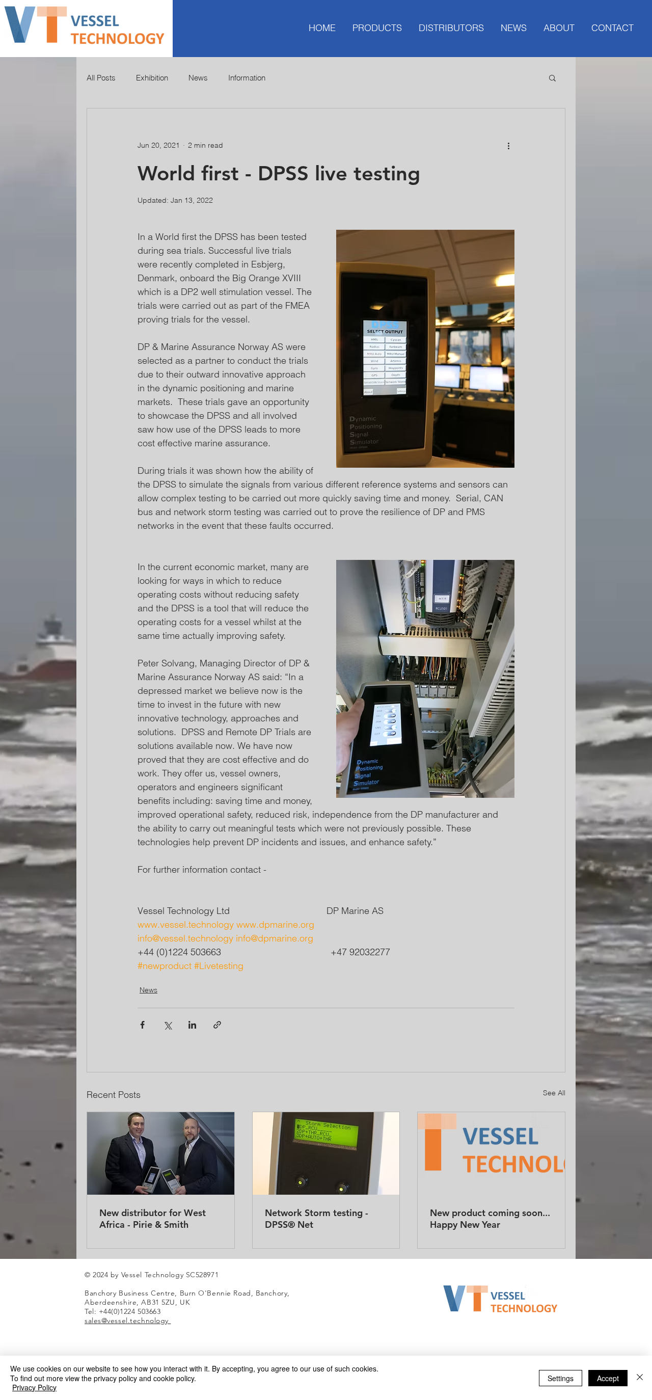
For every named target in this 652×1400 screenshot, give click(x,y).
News (198, 78)
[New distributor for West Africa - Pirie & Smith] (160, 1153)
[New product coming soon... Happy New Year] (491, 1153)
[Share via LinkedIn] (192, 1025)
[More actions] (508, 145)
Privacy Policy (34, 1387)
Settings (561, 1378)
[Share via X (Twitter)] (167, 1025)
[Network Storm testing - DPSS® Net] (326, 1153)
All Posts (101, 78)
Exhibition (152, 78)
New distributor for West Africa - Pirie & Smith (152, 1218)
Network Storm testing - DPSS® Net (316, 1218)
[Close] (640, 1378)
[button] (552, 77)
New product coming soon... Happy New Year (490, 1218)
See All (554, 1092)
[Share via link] (217, 1025)
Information (246, 78)
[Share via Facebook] (142, 1025)
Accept (608, 1378)
